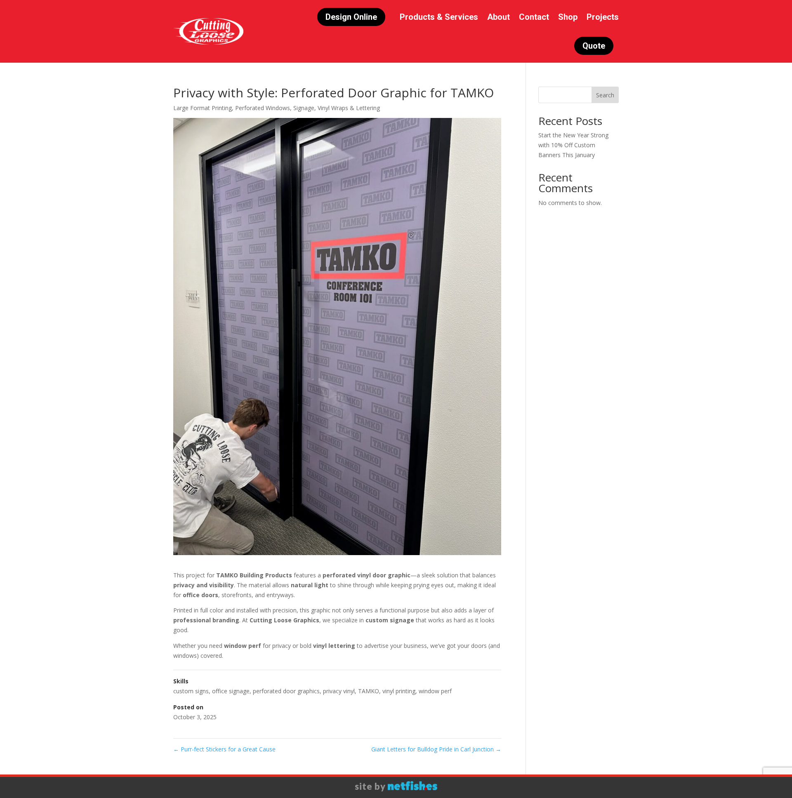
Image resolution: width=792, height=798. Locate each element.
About (498, 17)
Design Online (351, 17)
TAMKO (368, 691)
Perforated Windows (262, 108)
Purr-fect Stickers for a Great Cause (224, 749)
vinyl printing (398, 691)
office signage (231, 691)
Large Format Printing (202, 108)
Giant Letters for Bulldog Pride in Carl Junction (436, 749)
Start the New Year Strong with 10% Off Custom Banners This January (573, 145)
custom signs (191, 691)
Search (605, 95)
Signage (303, 108)
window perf (435, 691)
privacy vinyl (339, 691)
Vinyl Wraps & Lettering (349, 108)
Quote (593, 46)
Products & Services (439, 17)
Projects (603, 17)
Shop (568, 17)
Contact (534, 17)
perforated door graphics (286, 691)
